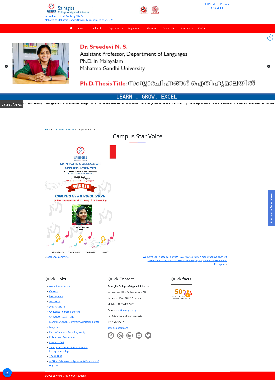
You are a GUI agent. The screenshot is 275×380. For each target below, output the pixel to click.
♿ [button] (7, 372)
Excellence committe (57, 256)
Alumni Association (59, 286)
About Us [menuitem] (82, 28)
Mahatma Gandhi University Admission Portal (74, 321)
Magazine (54, 327)
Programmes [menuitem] (134, 28)
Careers (53, 291)
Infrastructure (57, 306)
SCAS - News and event (63, 129)
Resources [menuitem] (186, 28)
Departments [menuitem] (115, 28)
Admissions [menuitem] (98, 28)
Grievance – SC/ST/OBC (61, 316)
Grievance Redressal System (64, 311)
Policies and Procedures (62, 337)
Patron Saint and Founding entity (67, 332)
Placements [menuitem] (152, 28)
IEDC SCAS (54, 301)
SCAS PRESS (55, 356)
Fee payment (56, 296)
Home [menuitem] (71, 28)
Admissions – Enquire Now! (271, 208)
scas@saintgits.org (125, 310)
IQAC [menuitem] (201, 28)
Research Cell (56, 342)
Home (47, 129)
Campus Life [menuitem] (169, 28)
